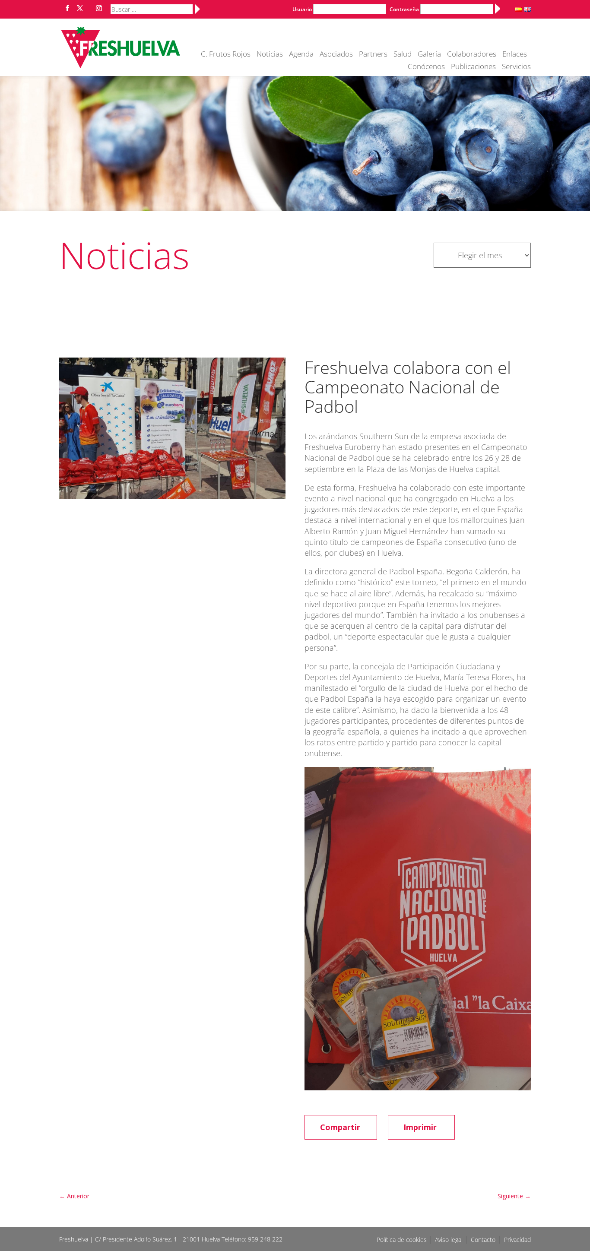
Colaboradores (471, 55)
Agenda (301, 55)
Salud (402, 55)
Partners (373, 55)
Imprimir (420, 1127)
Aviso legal (449, 1239)
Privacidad (517, 1239)
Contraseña (404, 9)
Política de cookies (402, 1239)
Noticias (270, 55)
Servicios (516, 67)
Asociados (336, 55)
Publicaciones (473, 67)
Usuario (302, 9)
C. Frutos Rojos (226, 55)
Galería (429, 55)
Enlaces (514, 55)
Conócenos (426, 67)
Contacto (483, 1239)
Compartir (340, 1127)
